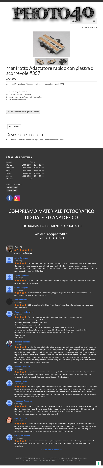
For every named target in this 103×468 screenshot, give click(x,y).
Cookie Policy (12, 190)
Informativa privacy (13, 184)
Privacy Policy (12, 187)
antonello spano (21, 287)
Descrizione (14, 127)
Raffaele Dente (20, 381)
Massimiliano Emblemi (24, 312)
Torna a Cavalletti (90, 27)
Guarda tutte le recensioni (51, 449)
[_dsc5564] (51, 62)
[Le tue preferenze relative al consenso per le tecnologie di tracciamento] (98, 463)
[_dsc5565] (62, 62)
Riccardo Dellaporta (22, 341)
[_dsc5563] (51, 44)
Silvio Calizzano (21, 258)
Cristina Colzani (21, 418)
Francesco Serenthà (23, 401)
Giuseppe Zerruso (22, 435)
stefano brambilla (21, 275)
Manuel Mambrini (21, 299)
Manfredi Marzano (22, 366)
